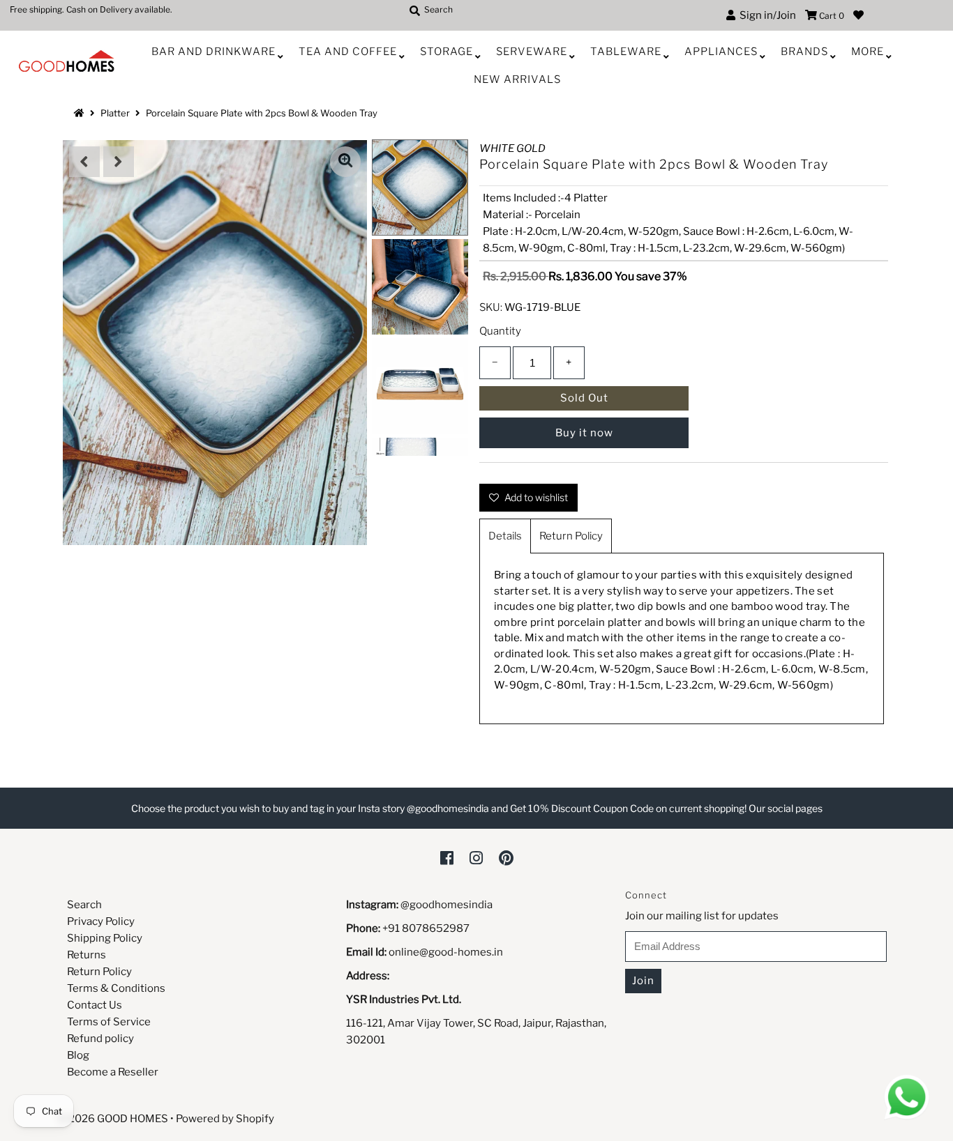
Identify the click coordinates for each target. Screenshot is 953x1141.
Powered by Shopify (225, 1118)
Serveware (531, 51)
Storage (446, 51)
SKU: (490, 307)
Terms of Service (109, 1022)
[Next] (118, 161)
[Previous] (84, 161)
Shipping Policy (104, 938)
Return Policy (571, 536)
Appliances (721, 51)
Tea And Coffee (348, 51)
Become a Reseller (112, 1072)
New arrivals (517, 79)
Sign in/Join (765, 15)
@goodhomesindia (446, 904)
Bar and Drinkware (213, 51)
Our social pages (786, 808)
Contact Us (94, 1005)
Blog (78, 1055)
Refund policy (100, 1038)
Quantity (500, 331)
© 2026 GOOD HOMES (113, 1118)
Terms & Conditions (116, 988)
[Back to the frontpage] (81, 112)
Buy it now (584, 433)
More (867, 51)
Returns (86, 955)
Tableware (625, 51)
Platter (115, 112)
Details (505, 536)
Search (84, 904)
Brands (804, 51)
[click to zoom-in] (345, 161)
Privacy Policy (101, 921)
